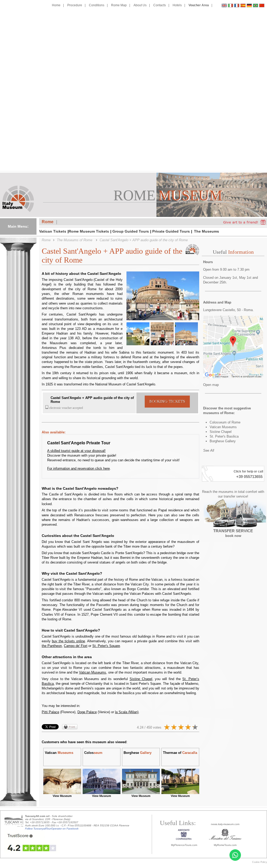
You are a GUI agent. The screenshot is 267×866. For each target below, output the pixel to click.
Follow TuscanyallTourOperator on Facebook (51, 828)
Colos (93, 753)
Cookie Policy (259, 862)
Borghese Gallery (223, 441)
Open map (211, 385)
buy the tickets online (68, 641)
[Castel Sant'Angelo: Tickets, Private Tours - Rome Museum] (224, 6)
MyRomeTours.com (225, 845)
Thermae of (180, 753)
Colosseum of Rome (225, 422)
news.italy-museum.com (225, 824)
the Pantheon (52, 646)
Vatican (59, 753)
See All (208, 450)
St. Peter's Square (106, 646)
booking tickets (167, 401)
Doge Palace (87, 712)
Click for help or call (248, 471)
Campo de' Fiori (75, 646)
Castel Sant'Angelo (66, 398)
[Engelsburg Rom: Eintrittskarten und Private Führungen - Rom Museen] (249, 6)
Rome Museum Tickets (89, 231)
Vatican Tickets (52, 231)
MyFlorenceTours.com (184, 845)
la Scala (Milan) (126, 712)
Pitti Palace (50, 712)
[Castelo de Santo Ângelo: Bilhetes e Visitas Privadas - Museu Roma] (255, 6)
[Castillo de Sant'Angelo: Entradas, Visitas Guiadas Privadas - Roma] (243, 6)
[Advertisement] (243, 89)
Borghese (137, 753)
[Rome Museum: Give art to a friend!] (244, 222)
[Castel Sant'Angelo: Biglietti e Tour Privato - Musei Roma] (230, 6)
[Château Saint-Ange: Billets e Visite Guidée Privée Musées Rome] (236, 6)
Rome (47, 222)
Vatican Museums (92, 672)
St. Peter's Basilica (224, 436)
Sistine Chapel (141, 679)
